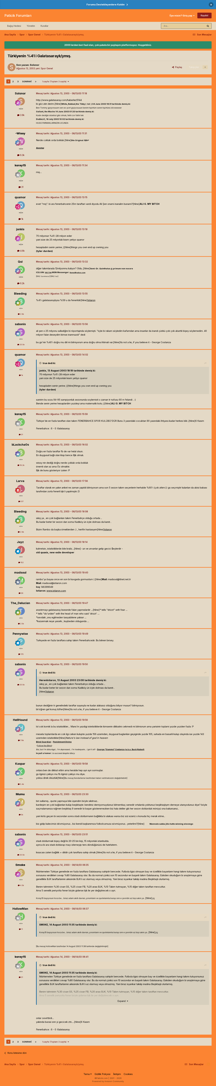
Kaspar (20, 763)
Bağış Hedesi (14, 26)
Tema (86, 1074)
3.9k (22, 115)
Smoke (20, 865)
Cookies (128, 1074)
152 (22, 562)
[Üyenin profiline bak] (11, 67)
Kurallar (44, 26)
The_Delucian (20, 603)
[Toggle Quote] (40, 363)
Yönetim (31, 26)
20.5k (22, 344)
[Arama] (207, 26)
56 (21, 593)
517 (21, 501)
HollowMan (20, 908)
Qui (20, 261)
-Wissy (20, 133)
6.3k (22, 155)
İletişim (117, 1074)
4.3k (22, 885)
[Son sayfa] (36, 81)
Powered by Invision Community (108, 1081)
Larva (20, 481)
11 (22, 929)
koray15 (20, 165)
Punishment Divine (62, 742)
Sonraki (27, 81)
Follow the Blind (44, 745)
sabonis (20, 324)
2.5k (22, 624)
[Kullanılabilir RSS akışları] (208, 1064)
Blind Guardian (43, 742)
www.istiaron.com (56, 590)
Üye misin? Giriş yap (181, 15)
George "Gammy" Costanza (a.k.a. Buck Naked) (120, 749)
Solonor (34, 64)
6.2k (22, 283)
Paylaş (178, 67)
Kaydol (204, 15)
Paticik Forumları (17, 15)
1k (22, 219)
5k (22, 815)
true (45, 363)
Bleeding (20, 293)
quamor (20, 197)
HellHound (20, 720)
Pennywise (20, 633)
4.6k (22, 250)
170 (22, 654)
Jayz (20, 542)
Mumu (20, 794)
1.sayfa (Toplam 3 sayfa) (55, 81)
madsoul (20, 572)
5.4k (22, 784)
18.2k (21, 465)
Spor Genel (47, 68)
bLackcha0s (20, 444)
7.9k (22, 740)
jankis (20, 229)
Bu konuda (195, 26)
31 (22, 187)
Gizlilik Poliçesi (102, 1074)
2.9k (22, 314)
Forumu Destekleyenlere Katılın (105, 4)
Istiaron (91, 300)
